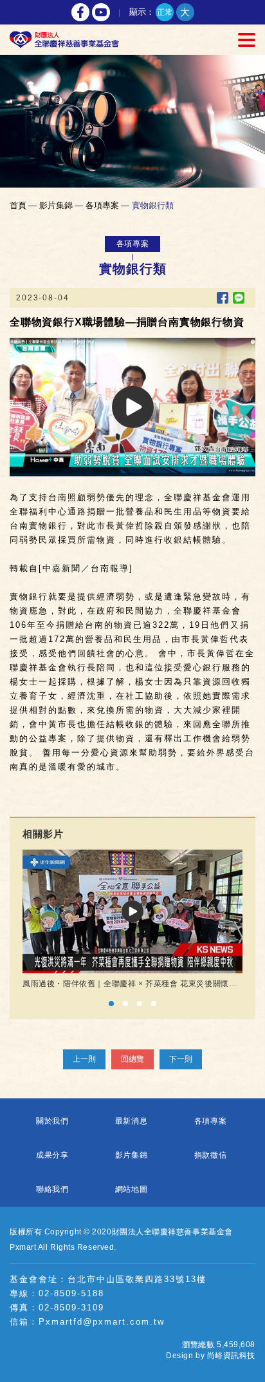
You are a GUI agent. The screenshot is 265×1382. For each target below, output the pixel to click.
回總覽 (132, 1059)
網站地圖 (131, 1189)
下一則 (180, 1059)
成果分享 (52, 1155)
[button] (111, 1003)
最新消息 (131, 1120)
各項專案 (210, 1120)
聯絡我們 (52, 1189)
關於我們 (52, 1120)
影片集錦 (131, 1155)
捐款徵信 (210, 1155)
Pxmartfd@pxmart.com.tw (102, 1322)
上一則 (84, 1059)
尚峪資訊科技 (231, 1355)
